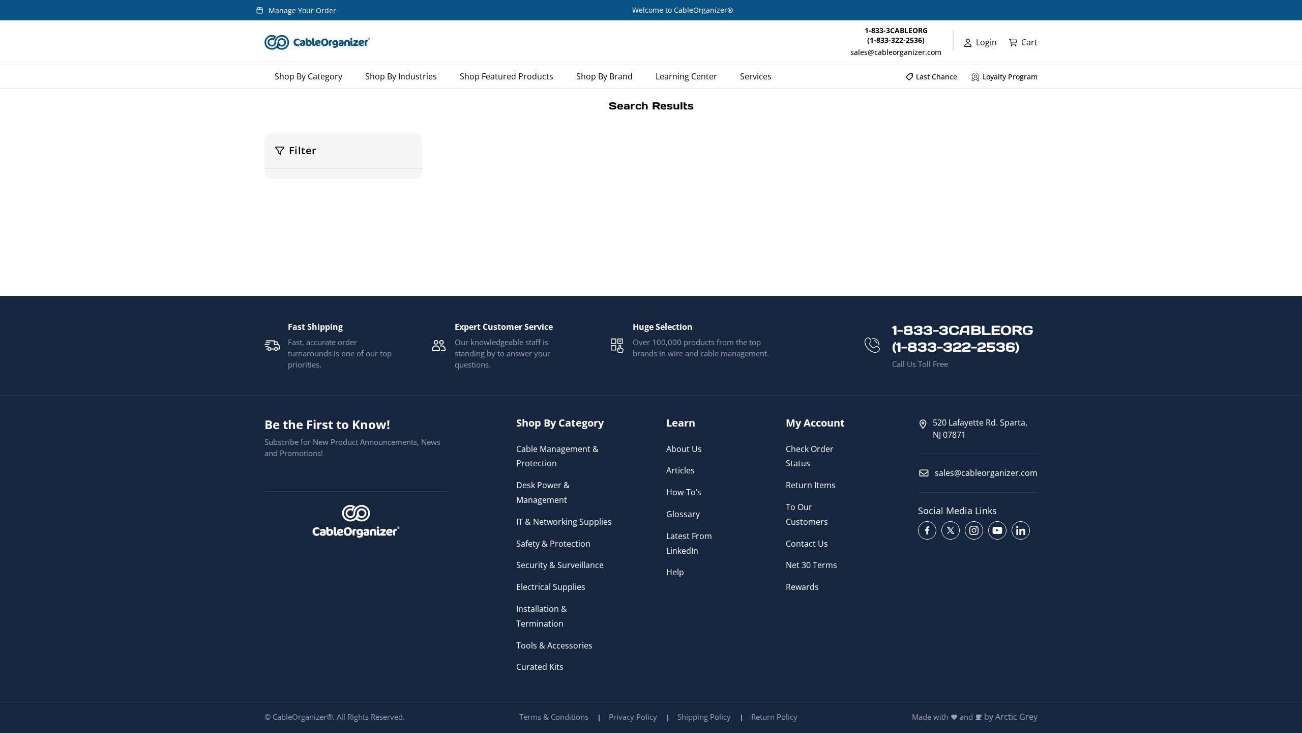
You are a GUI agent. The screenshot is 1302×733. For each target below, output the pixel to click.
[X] (950, 530)
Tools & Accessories (554, 645)
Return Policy (774, 717)
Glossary (683, 514)
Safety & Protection (553, 543)
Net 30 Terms (811, 565)
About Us (684, 449)
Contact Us (807, 543)
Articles (680, 470)
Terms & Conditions (553, 717)
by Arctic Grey (1011, 717)
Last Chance (936, 76)
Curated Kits (540, 666)
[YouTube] (997, 530)
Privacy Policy (633, 717)
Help (675, 572)
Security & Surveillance (560, 565)
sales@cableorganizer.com (895, 52)
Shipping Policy (704, 717)
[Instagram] (974, 530)
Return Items (811, 485)
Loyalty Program (1010, 76)
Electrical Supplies (550, 587)
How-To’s (683, 492)
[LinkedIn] (1021, 530)
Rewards (802, 587)
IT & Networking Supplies (564, 521)
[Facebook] (927, 530)
